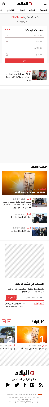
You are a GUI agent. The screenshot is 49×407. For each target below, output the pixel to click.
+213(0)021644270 (34, 397)
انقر (24, 60)
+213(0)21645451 (17, 397)
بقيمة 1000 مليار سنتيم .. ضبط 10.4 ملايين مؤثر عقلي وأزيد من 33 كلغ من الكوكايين (17, 204)
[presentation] (9, 321)
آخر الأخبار (11, 345)
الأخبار (22, 10)
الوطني (32, 10)
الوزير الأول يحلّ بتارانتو (21, 231)
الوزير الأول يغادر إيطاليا (20, 217)
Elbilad (24, 4)
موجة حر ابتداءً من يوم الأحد (30, 192)
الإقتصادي (11, 10)
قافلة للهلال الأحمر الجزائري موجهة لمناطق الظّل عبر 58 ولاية (18, 77)
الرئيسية (43, 10)
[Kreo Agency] (40, 394)
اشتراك (11, 297)
